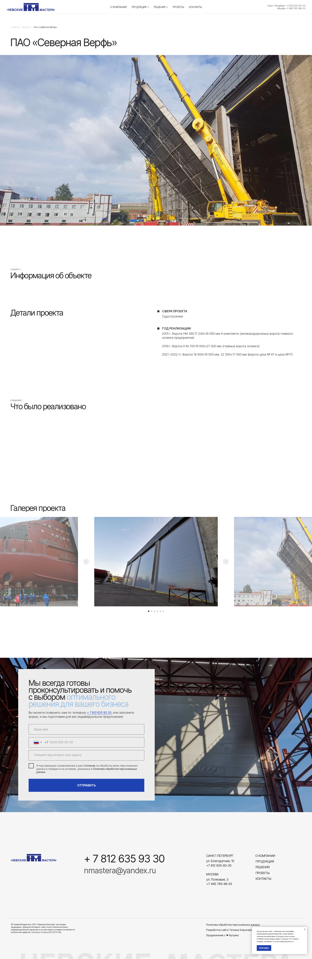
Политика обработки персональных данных (233, 924)
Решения (159, 7)
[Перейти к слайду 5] (160, 611)
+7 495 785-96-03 (219, 884)
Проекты (178, 7)
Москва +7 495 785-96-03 (291, 8)
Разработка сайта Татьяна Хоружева (229, 930)
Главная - (15, 27)
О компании (118, 7)
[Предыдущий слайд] (86, 561)
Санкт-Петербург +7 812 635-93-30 (286, 5)
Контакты (195, 7)
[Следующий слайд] (226, 561)
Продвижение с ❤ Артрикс (222, 935)
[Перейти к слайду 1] (148, 611)
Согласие (89, 765)
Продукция (139, 7)
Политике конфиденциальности (283, 941)
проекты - (27, 27)
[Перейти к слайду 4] (157, 611)
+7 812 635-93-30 (218, 865)
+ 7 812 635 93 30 (99, 713)
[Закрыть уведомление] (304, 929)
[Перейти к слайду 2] (151, 611)
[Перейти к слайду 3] (154, 611)
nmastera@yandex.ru (120, 870)
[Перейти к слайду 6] (163, 611)
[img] (33, 857)
